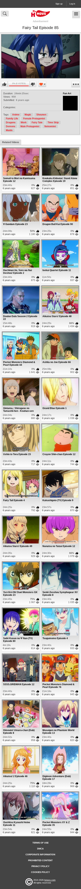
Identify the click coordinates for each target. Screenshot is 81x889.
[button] (40, 56)
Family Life (12, 118)
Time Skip (53, 122)
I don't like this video (33, 84)
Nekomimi (50, 126)
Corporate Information (40, 854)
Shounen (41, 114)
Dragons (11, 122)
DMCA (40, 848)
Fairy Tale (37, 122)
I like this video (4, 84)
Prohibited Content (40, 860)
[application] (40, 56)
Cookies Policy (40, 872)
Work (24, 122)
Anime (15, 114)
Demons (10, 126)
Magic (28, 114)
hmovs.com (49, 880)
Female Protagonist (34, 118)
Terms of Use (40, 843)
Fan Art (67, 93)
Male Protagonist (29, 126)
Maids (9, 130)
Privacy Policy (40, 866)
